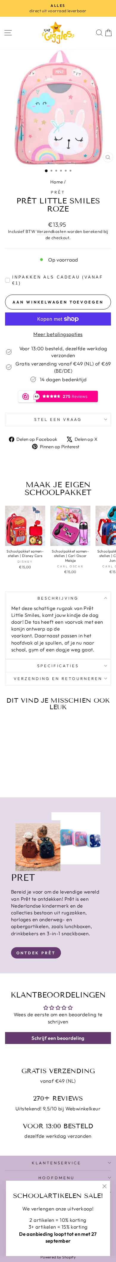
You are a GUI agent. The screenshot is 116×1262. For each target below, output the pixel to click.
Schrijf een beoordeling (58, 1038)
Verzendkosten (51, 231)
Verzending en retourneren (58, 678)
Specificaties (58, 665)
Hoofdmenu (56, 1177)
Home (56, 182)
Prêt (58, 192)
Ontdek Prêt (36, 952)
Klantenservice (56, 1162)
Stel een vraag (58, 419)
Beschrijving (58, 598)
